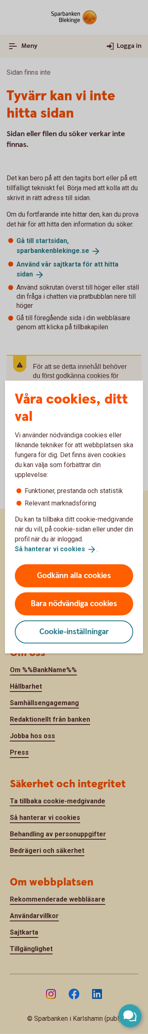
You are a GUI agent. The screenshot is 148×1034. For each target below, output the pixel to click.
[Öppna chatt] (129, 1015)
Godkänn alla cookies (74, 575)
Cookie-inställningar (74, 631)
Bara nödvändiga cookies (74, 603)
